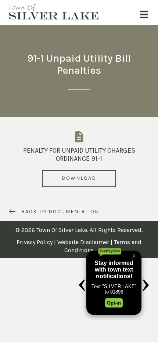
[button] (79, 178)
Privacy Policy (35, 242)
